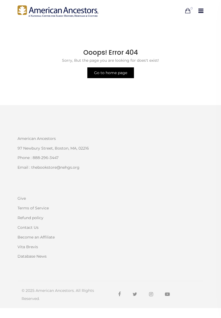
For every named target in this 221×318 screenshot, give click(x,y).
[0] (187, 11)
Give (22, 198)
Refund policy (30, 217)
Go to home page (110, 72)
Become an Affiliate (36, 237)
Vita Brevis (28, 246)
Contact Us (28, 227)
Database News (32, 256)
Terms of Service (33, 208)
